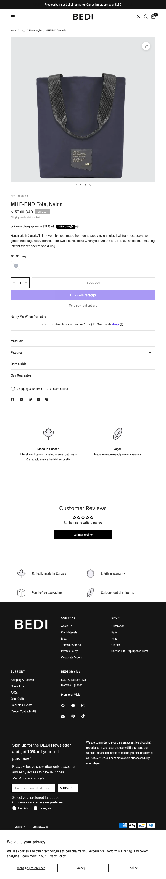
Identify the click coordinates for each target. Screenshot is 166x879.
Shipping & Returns (22, 680)
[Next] (90, 185)
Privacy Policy (69, 651)
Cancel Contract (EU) (23, 711)
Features (17, 352)
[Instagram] (86, 705)
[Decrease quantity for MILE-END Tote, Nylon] (14, 283)
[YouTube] (66, 716)
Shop (22, 30)
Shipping (15, 217)
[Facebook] (13, 399)
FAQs (14, 692)
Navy (16, 266)
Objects (115, 644)
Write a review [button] (83, 534)
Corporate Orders (71, 657)
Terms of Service (71, 644)
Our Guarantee (21, 375)
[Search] (146, 16)
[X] (22, 399)
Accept (81, 867)
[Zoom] (146, 46)
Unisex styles (35, 30)
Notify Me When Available (28, 316)
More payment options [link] (83, 305)
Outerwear (117, 626)
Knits (114, 638)
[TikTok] (86, 716)
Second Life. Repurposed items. (130, 651)
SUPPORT (18, 671)
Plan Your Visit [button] (70, 694)
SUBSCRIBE (68, 788)
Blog (64, 638)
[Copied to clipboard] (47, 399)
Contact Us (17, 686)
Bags (114, 632)
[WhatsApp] (39, 399)
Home (13, 30)
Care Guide (18, 363)
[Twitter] (76, 705)
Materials (17, 340)
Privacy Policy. (56, 855)
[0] (152, 16)
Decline (133, 867)
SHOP (115, 617)
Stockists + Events (21, 705)
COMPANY (68, 617)
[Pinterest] (31, 399)
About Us (66, 626)
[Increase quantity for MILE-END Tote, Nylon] (26, 283)
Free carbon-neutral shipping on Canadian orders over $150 (83, 4)
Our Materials (69, 632)
